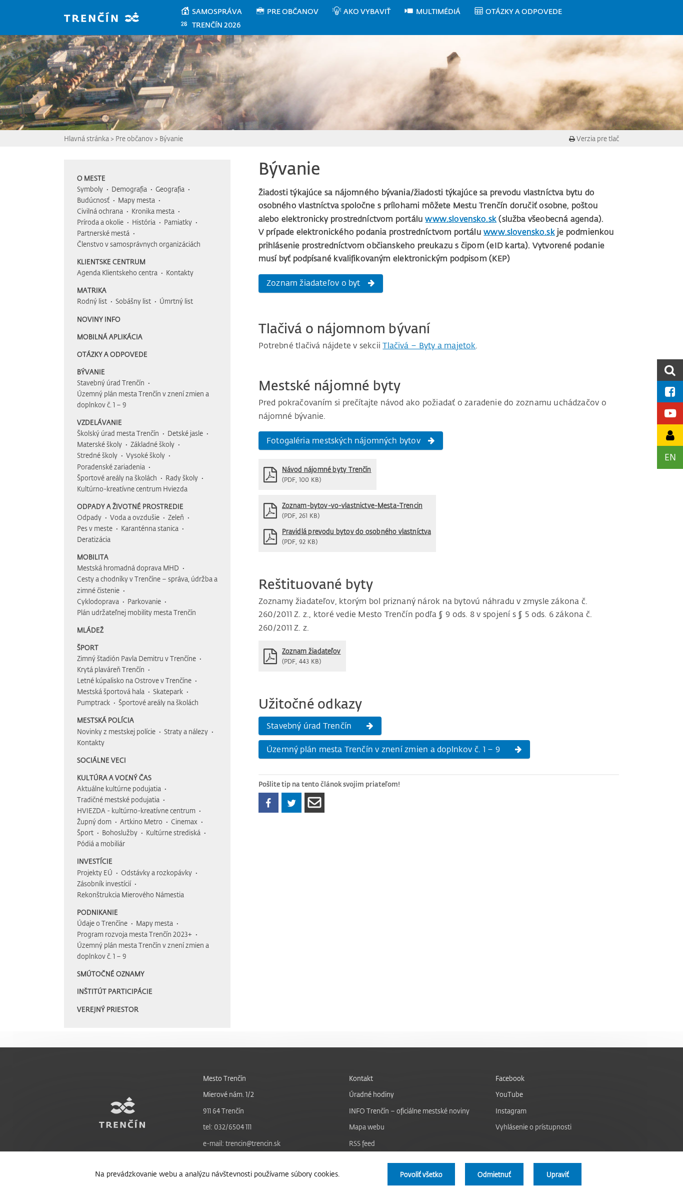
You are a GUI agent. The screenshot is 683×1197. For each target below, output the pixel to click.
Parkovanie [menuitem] (144, 601)
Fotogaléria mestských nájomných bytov (343, 440)
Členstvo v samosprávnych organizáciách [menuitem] (138, 244)
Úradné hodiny (371, 1094)
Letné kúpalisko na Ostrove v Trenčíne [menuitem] (134, 680)
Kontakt (361, 1078)
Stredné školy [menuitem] (97, 455)
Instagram (511, 1110)
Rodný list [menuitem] (92, 301)
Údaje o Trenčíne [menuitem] (102, 923)
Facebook (510, 1078)
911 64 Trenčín (223, 1110)
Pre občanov (134, 138)
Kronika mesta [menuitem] (153, 211)
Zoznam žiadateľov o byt (313, 283)
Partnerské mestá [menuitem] (103, 233)
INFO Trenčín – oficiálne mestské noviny (409, 1110)
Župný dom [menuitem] (94, 821)
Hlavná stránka (86, 138)
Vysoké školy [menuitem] (145, 455)
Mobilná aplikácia (109, 336)
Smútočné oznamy (110, 973)
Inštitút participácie (114, 991)
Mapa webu (366, 1126)
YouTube (509, 1094)
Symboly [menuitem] (90, 189)
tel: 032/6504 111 (227, 1126)
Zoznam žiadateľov (311, 651)
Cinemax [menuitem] (184, 821)
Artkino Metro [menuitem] (141, 821)
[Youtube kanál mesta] (670, 413)
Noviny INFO (98, 319)
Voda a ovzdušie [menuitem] (135, 517)
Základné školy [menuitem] (152, 444)
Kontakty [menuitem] (180, 272)
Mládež (90, 630)
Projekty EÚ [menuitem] (94, 872)
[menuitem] (217, 12)
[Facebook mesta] (670, 391)
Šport (87, 647)
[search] (670, 370)
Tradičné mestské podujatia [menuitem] (118, 799)
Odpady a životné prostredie (130, 506)
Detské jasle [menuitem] (185, 433)
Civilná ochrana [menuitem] (100, 211)
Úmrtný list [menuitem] (176, 301)
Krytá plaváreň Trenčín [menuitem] (110, 669)
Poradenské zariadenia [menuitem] (111, 466)
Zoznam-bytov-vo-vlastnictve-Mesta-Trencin (352, 505)
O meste (91, 178)
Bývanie (171, 138)
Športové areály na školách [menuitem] (117, 477)
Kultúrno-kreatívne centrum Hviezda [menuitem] (132, 488)
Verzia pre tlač (597, 138)
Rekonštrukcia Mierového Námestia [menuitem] (130, 894)
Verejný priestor (107, 1009)
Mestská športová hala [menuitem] (110, 691)
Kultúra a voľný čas (114, 777)
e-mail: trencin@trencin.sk (241, 1143)
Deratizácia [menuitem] (93, 539)
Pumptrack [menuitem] (93, 702)
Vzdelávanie (99, 422)
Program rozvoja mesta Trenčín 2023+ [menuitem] (134, 934)
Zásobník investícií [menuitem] (104, 883)
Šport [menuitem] (85, 832)
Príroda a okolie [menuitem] (100, 222)
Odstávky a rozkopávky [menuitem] (156, 872)
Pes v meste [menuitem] (94, 528)
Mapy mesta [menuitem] (136, 200)
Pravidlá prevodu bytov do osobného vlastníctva (357, 531)
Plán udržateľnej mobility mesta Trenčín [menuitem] (136, 612)
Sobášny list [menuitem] (133, 301)
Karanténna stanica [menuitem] (149, 528)
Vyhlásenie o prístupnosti (534, 1126)
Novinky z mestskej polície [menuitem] (116, 731)
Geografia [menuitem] (170, 189)
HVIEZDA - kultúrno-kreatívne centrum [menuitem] (136, 810)
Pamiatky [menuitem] (178, 222)
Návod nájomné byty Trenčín (327, 469)
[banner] (106, 18)
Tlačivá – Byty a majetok (429, 345)
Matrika (91, 290)
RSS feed (362, 1143)
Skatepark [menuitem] (168, 691)
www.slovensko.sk (460, 219)
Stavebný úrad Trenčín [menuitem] (110, 382)
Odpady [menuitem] (89, 517)
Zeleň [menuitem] (176, 517)
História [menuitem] (144, 222)
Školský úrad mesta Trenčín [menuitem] (118, 433)
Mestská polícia (105, 720)
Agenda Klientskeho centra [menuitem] (117, 272)
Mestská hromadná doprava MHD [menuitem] (128, 567)
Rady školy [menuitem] (182, 477)
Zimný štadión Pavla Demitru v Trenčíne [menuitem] (136, 658)
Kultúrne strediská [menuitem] (173, 832)
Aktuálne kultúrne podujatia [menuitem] (119, 788)
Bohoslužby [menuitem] (120, 832)
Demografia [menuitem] (129, 189)
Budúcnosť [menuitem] (93, 200)
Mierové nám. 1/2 (228, 1094)
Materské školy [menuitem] (99, 444)
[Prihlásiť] (670, 435)
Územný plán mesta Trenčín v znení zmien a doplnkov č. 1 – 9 (384, 749)
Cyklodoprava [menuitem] (98, 601)
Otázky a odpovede (112, 354)
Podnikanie (97, 912)
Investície (94, 861)
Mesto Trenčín (224, 1078)
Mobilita (92, 556)
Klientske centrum (111, 261)
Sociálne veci (101, 760)
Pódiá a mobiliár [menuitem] (101, 843)
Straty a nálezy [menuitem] (186, 731)
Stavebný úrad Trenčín (310, 726)
